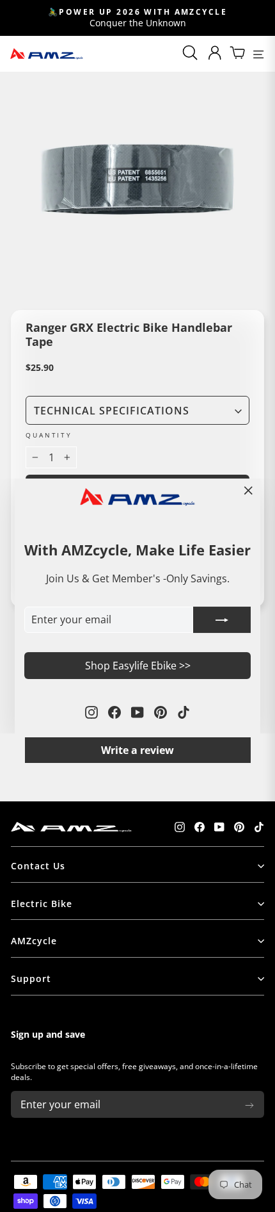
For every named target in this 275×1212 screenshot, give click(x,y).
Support (31, 978)
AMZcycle (34, 941)
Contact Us (38, 866)
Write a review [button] (137, 750)
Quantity (49, 435)
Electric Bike (41, 903)
